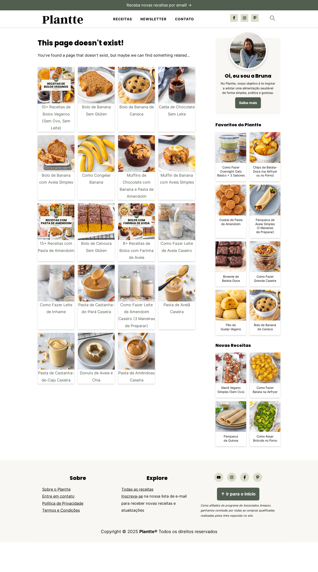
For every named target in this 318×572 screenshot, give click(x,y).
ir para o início (238, 494)
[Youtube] (218, 477)
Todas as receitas (137, 489)
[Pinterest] (257, 477)
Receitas (122, 19)
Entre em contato (58, 496)
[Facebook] (244, 477)
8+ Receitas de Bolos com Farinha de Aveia (136, 250)
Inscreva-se (132, 496)
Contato (184, 19)
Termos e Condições (61, 510)
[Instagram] (231, 477)
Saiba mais (248, 103)
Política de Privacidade (62, 503)
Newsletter (153, 19)
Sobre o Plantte (56, 489)
